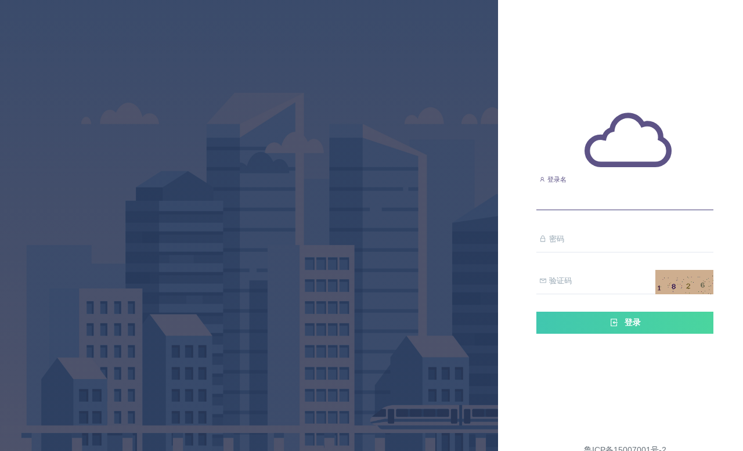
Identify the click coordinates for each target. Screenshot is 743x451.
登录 (631, 322)
